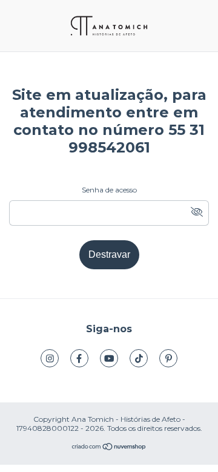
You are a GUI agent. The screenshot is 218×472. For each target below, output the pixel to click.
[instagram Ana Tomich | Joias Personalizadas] (50, 358)
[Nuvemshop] (109, 448)
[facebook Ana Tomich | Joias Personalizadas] (79, 358)
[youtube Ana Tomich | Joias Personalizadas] (109, 358)
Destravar (109, 254)
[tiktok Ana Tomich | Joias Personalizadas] (139, 358)
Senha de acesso (109, 189)
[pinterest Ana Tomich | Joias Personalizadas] (168, 358)
